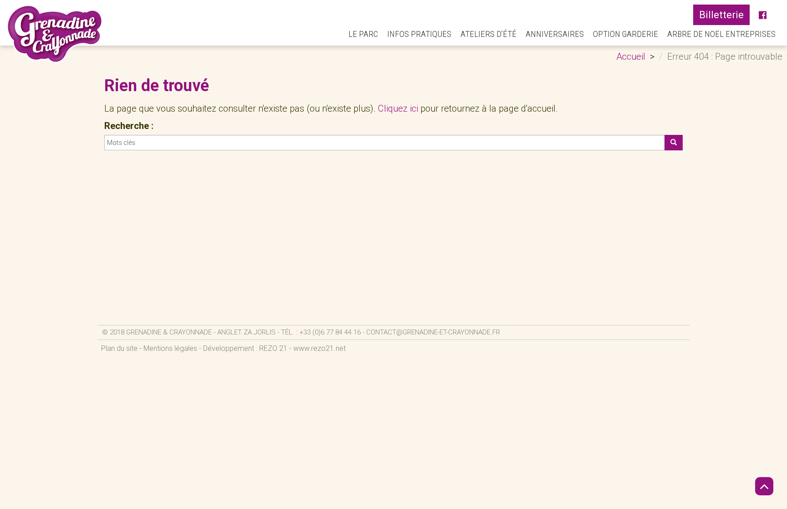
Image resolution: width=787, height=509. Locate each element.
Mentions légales (170, 348)
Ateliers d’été (488, 34)
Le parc (363, 34)
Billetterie (721, 15)
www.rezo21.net (319, 348)
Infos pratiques (419, 34)
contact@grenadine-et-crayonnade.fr (433, 332)
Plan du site (119, 348)
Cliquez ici (398, 108)
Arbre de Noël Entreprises (721, 34)
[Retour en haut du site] (764, 486)
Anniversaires (555, 34)
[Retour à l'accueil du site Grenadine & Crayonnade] (55, 34)
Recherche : (128, 125)
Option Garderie (625, 34)
